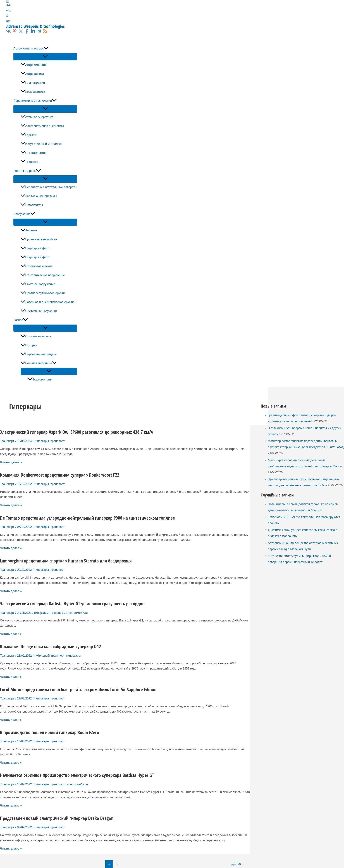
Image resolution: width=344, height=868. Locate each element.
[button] (46, 48)
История (31, 345)
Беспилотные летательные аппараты (51, 187)
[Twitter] (20, 32)
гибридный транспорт (49, 655)
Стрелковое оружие (38, 266)
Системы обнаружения (41, 311)
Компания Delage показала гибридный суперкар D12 (50, 646)
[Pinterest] (14, 32)
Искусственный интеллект (43, 144)
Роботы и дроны (24, 170)
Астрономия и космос (28, 48)
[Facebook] (27, 32)
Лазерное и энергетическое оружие (50, 302)
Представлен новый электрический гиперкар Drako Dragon (56, 818)
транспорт (58, 441)
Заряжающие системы (41, 196)
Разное (18, 320)
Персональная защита (41, 354)
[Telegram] (39, 32)
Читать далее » (11, 462)
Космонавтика (35, 91)
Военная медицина (38, 363)
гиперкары (41, 441)
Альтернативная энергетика (44, 126)
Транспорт (32, 162)
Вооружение (21, 214)
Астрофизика (34, 73)
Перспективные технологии (32, 100)
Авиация (31, 230)
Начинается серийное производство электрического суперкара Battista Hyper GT (77, 775)
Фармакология (42, 379)
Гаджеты (31, 135)
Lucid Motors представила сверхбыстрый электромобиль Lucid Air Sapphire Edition (78, 689)
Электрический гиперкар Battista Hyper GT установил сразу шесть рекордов (72, 603)
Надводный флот (37, 248)
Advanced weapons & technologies (35, 26)
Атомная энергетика (39, 117)
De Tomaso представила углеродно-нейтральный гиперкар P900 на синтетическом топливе (87, 518)
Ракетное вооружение (40, 284)
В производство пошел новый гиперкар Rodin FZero (49, 732)
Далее (238, 863)
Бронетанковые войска (41, 239)
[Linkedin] (33, 32)
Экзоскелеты (34, 205)
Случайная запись (38, 336)
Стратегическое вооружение (45, 275)
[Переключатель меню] (45, 56)
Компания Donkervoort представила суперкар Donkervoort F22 (59, 475)
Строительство (35, 153)
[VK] (8, 32)
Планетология (35, 82)
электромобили (77, 612)
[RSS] (45, 32)
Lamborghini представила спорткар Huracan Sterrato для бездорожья (66, 560)
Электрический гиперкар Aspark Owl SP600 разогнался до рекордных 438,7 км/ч (76, 432)
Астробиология (36, 65)
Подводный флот (37, 257)
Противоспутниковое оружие (45, 293)
